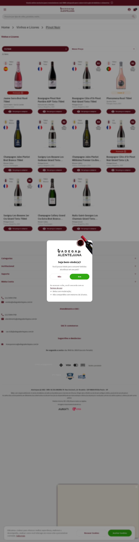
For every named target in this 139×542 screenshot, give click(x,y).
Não (59, 276)
